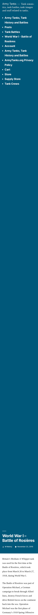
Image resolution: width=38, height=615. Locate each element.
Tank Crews (12, 83)
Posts (8, 27)
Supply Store (12, 79)
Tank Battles (12, 32)
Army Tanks (9, 3)
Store (8, 74)
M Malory (8, 547)
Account (10, 46)
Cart (7, 69)
